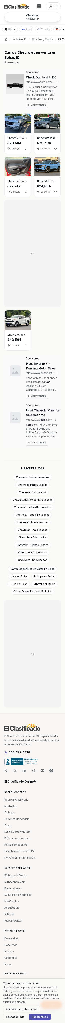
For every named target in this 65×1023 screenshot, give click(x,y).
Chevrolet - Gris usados (32, 537)
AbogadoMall (12, 907)
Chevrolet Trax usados (32, 492)
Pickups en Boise (44, 576)
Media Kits (10, 806)
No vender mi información (19, 857)
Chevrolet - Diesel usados (32, 522)
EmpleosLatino (12, 888)
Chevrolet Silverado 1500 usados (32, 499)
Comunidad (11, 938)
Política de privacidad (17, 838)
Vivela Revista (12, 920)
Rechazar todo (15, 1016)
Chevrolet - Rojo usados (32, 559)
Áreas (7, 964)
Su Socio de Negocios (17, 894)
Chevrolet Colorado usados (32, 477)
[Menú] (53, 6)
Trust (7, 825)
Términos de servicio (16, 818)
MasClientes (11, 901)
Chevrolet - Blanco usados (32, 544)
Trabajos (9, 812)
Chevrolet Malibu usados (32, 484)
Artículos (9, 951)
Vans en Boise (19, 576)
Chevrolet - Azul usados (32, 552)
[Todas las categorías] (39, 6)
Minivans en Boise (44, 583)
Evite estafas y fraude (17, 831)
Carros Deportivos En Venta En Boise (32, 568)
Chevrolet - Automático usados (32, 507)
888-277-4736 (19, 752)
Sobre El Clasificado (16, 799)
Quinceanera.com (14, 881)
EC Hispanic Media (15, 875)
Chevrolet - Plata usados (32, 529)
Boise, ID (21, 39)
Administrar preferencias (21, 1008)
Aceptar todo (40, 1016)
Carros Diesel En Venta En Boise (32, 591)
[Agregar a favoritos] (26, 149)
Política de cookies (15, 844)
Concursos (10, 944)
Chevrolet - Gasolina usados (32, 514)
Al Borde (9, 914)
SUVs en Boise (18, 583)
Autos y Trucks (44, 39)
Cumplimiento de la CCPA (19, 851)
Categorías (10, 957)
